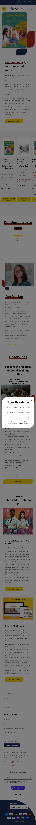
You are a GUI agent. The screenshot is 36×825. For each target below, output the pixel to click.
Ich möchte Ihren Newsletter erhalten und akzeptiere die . (19, 422)
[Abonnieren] (28, 418)
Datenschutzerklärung (22, 423)
